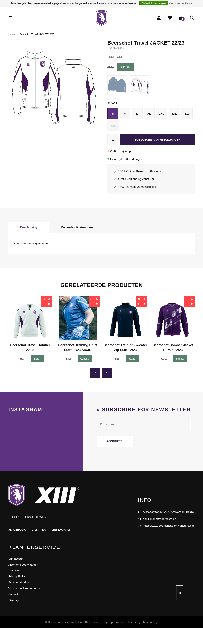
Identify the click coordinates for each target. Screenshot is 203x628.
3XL (174, 113)
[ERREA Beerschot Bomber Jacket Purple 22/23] (173, 318)
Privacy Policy (17, 576)
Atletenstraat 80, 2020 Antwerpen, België (168, 511)
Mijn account (16, 558)
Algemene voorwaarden (23, 564)
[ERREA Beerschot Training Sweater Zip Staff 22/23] (125, 318)
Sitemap (13, 600)
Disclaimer (14, 570)
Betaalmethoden (18, 582)
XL (149, 113)
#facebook (17, 529)
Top (179, 593)
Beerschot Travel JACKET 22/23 (37, 34)
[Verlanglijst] (169, 17)
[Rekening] (158, 17)
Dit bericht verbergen (154, 3)
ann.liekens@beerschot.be (159, 518)
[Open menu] (10, 18)
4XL (187, 113)
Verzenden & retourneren (78, 227)
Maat (112, 103)
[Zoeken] (192, 17)
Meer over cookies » (180, 3)
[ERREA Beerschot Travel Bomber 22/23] (30, 318)
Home (11, 34)
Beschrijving (28, 227)
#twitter (39, 529)
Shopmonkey (149, 622)
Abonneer (115, 441)
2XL (161, 113)
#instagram (61, 529)
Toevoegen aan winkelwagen (157, 139)
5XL (113, 125)
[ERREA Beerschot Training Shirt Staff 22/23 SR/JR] (78, 318)
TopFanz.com (116, 622)
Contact (13, 594)
